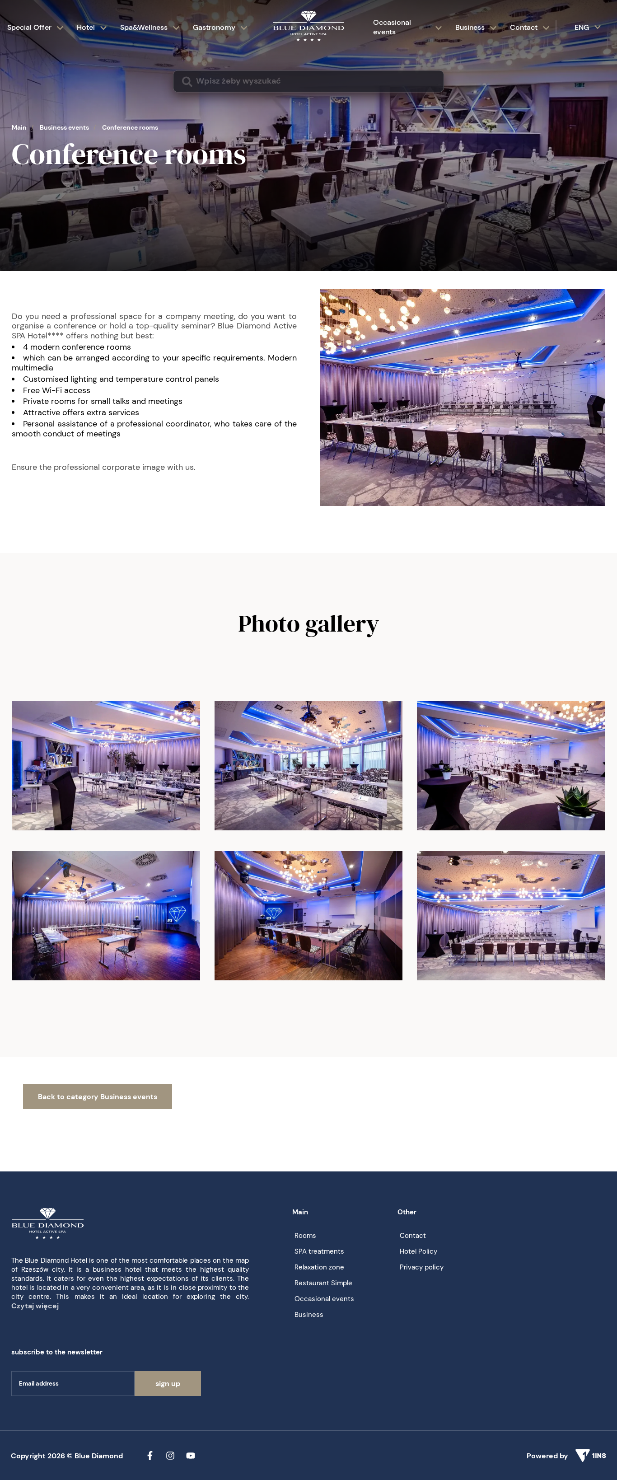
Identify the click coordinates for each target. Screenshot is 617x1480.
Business (470, 27)
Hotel (86, 27)
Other (406, 1212)
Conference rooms (130, 127)
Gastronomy (214, 27)
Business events (64, 127)
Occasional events (392, 27)
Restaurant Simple (323, 1283)
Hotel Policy (418, 1251)
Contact (524, 27)
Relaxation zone (319, 1267)
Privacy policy (422, 1267)
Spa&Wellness (144, 27)
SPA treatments (319, 1251)
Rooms (305, 1235)
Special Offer (29, 27)
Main (19, 127)
